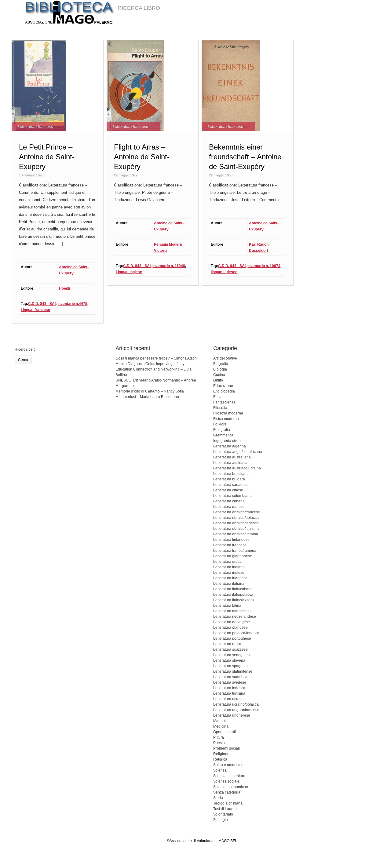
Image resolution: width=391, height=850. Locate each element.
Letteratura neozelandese (234, 616)
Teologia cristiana (228, 803)
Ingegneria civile (227, 441)
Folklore (220, 424)
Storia (218, 798)
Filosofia (220, 408)
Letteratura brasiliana (231, 474)
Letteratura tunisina (229, 693)
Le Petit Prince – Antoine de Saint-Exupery (47, 157)
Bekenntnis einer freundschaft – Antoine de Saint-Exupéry (245, 157)
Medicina (220, 726)
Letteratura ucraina (229, 699)
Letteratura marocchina (232, 611)
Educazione (223, 386)
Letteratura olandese (230, 627)
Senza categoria (226, 792)
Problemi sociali (226, 748)
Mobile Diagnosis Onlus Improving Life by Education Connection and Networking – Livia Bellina (153, 369)
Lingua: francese (35, 310)
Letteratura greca (227, 561)
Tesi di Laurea (225, 809)
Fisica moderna (226, 419)
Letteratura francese (35, 126)
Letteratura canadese (231, 485)
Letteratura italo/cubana (233, 589)
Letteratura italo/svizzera (233, 600)
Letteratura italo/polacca (233, 594)
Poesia (219, 743)
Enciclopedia (224, 391)
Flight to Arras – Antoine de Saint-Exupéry (142, 157)
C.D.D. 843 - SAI (42, 304)
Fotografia (221, 430)
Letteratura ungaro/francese (236, 710)
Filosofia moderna (228, 413)
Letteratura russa (227, 644)
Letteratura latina (227, 605)
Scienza (220, 770)
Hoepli (64, 288)
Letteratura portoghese (232, 638)
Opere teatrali (224, 732)
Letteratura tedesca (229, 688)
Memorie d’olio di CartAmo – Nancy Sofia (149, 391)
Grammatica (223, 435)
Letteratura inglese (228, 572)
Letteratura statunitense (232, 671)
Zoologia (220, 820)
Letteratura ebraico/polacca (236, 517)
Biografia (220, 364)
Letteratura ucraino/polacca (236, 704)
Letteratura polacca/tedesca (236, 633)
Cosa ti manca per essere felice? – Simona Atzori (156, 358)
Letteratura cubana (229, 501)
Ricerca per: (25, 349)
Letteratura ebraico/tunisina (236, 528)
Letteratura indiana (229, 567)
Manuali (220, 721)
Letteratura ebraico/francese (236, 512)
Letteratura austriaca (230, 463)
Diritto (218, 380)
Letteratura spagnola (230, 666)
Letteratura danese (229, 507)
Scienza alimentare (229, 776)
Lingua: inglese (129, 272)
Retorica (220, 759)
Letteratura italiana (228, 583)
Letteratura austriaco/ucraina (237, 468)
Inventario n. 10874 (263, 266)
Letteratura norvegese (231, 622)
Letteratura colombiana (232, 496)
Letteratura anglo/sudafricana (237, 452)
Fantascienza (224, 402)
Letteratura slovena (229, 660)
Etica (217, 397)
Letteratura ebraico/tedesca (236, 523)
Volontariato (223, 814)
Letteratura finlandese (231, 539)
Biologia (220, 369)
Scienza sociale (226, 781)
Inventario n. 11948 (168, 266)
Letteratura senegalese (232, 655)
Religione (221, 754)
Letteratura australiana (232, 457)
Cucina (219, 375)
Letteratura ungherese (231, 715)
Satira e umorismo (228, 765)
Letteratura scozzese (230, 649)
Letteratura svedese (229, 682)
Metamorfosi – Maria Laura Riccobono (147, 397)
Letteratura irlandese (230, 578)
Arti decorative (225, 358)
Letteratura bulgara (229, 479)
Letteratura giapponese (232, 556)
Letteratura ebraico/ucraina (235, 534)
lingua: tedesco (224, 272)
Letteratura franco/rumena (234, 550)
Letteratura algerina (229, 446)
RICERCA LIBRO (139, 8)
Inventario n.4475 (72, 304)
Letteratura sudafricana (232, 677)
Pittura (218, 737)
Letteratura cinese (228, 490)
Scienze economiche (230, 787)
